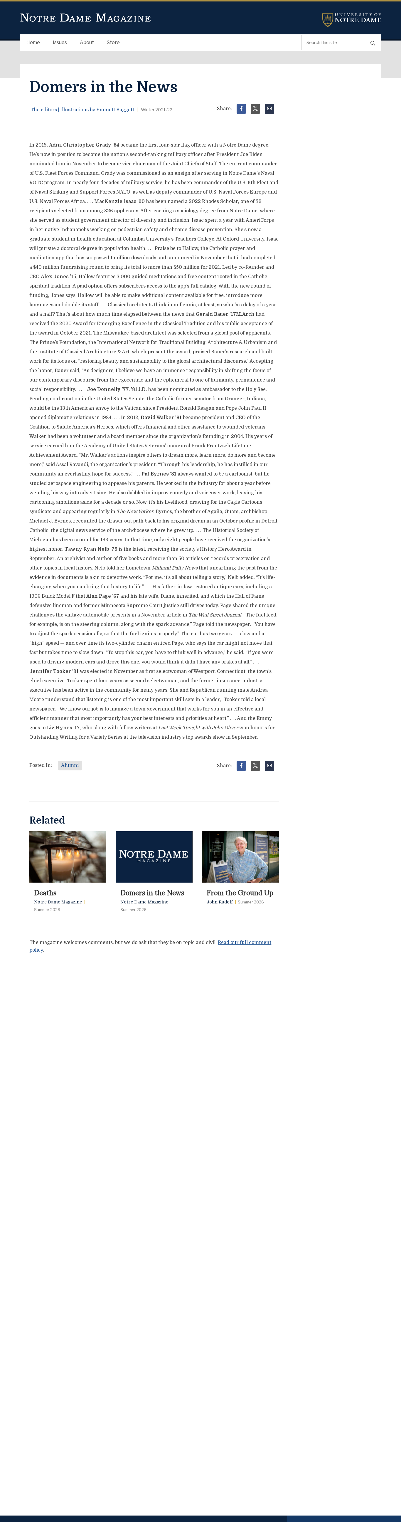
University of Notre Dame (351, 20)
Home (33, 42)
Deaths (45, 892)
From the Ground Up (240, 892)
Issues (60, 42)
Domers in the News (152, 892)
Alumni (70, 765)
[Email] (269, 109)
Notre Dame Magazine (85, 18)
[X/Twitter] (255, 109)
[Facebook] (241, 109)
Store (113, 42)
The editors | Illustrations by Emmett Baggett (82, 109)
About (87, 42)
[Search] (373, 42)
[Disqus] (154, 1032)
